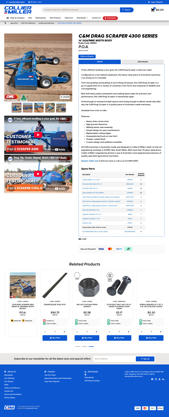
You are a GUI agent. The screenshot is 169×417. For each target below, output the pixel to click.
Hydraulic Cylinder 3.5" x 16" (91, 214)
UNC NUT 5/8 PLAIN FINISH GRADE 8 (84, 306)
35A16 (130, 214)
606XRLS (130, 201)
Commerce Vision (32, 408)
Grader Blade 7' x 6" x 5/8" (91, 180)
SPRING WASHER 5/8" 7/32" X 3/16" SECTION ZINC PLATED (148, 306)
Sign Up (146, 359)
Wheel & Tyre (86, 223)
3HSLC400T (130, 206)
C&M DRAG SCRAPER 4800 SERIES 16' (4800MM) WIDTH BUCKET (20, 307)
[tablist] (121, 148)
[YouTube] (159, 379)
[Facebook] (152, 379)
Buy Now (54, 338)
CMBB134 (130, 210)
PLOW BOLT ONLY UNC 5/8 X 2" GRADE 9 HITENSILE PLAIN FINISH (116, 307)
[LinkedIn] (163, 379)
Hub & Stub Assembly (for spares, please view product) (100, 197)
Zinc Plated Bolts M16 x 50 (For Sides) (95, 231)
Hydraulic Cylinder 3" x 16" (91, 218)
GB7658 (130, 180)
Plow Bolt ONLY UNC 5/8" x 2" (92, 184)
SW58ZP (130, 193)
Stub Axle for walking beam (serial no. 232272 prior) (99, 206)
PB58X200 (129, 184)
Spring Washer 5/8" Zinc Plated (93, 193)
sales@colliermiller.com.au (134, 376)
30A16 (130, 218)
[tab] (100, 62)
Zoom (66, 97)
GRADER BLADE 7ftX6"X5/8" (52, 305)
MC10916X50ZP (129, 231)
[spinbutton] (52, 331)
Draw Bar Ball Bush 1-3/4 (90, 210)
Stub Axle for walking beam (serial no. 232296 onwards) (101, 201)
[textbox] (81, 9)
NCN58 (129, 188)
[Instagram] (156, 379)
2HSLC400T (130, 197)
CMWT (129, 223)
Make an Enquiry (87, 56)
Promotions (111, 18)
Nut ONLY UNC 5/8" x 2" (90, 188)
